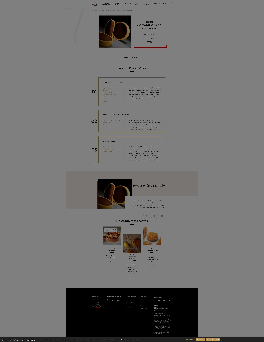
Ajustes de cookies (190, 339)
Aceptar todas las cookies (213, 339)
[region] (132, 339)
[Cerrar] (261, 339)
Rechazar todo (200, 339)
